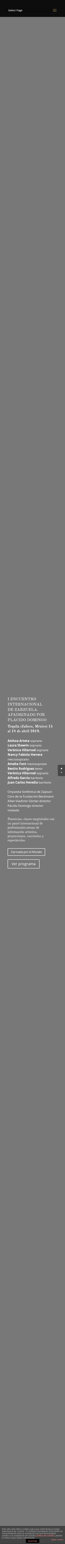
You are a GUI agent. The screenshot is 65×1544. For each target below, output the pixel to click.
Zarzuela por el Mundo (26, 852)
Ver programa (24, 863)
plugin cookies (57, 1540)
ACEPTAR (32, 1541)
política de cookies (45, 1535)
